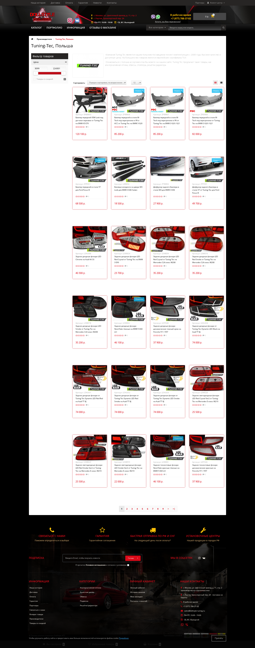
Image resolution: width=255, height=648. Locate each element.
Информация (76, 27)
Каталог (36, 27)
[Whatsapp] (182, 624)
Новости (97, 2)
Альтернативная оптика (90, 587)
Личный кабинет (137, 587)
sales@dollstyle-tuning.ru (194, 611)
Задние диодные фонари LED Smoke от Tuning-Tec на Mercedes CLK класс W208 (88, 329)
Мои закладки (136, 596)
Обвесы (83, 596)
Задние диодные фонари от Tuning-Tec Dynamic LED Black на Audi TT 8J (206, 329)
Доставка (55, 2)
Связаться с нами (37, 610)
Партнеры (199, 2)
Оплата (69, 2)
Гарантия (83, 2)
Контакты (112, 2)
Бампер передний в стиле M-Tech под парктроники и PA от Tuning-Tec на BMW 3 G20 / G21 (166, 120)
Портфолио (54, 27)
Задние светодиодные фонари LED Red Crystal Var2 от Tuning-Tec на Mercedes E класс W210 (205, 398)
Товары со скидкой (45, 79)
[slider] (35, 73)
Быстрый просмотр (90, 99)
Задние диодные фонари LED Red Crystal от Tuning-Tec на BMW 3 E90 (128, 259)
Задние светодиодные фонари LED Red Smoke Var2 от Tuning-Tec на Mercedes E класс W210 (89, 468)
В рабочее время (180, 15)
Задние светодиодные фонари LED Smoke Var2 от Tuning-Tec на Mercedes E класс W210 (128, 468)
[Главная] (32, 39)
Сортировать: (79, 83)
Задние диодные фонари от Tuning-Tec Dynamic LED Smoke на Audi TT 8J (166, 398)
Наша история (38, 2)
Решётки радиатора (88, 605)
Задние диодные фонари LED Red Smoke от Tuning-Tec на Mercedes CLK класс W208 (205, 259)
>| (174, 508)
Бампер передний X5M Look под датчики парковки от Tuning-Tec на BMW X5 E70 (89, 120)
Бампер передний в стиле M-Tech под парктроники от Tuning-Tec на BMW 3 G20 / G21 (206, 120)
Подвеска (84, 601)
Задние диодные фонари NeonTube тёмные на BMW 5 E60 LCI (128, 329)
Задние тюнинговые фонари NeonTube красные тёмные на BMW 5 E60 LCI (166, 468)
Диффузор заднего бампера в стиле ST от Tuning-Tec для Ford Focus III (205, 190)
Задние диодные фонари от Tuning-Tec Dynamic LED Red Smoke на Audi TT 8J (126, 398)
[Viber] (187, 624)
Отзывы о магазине (102, 27)
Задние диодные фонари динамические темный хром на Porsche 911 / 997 (167, 329)
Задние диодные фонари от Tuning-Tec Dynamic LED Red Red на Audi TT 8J (89, 398)
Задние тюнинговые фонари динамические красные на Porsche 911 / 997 (205, 468)
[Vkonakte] (77, 20)
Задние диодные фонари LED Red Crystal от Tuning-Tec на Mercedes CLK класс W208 (166, 259)
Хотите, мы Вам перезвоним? (168, 22)
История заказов (137, 592)
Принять (219, 638)
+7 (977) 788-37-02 (181, 18)
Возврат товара (36, 614)
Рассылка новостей (138, 601)
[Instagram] (69, 20)
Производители (36, 619)
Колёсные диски (87, 592)
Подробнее (124, 638)
